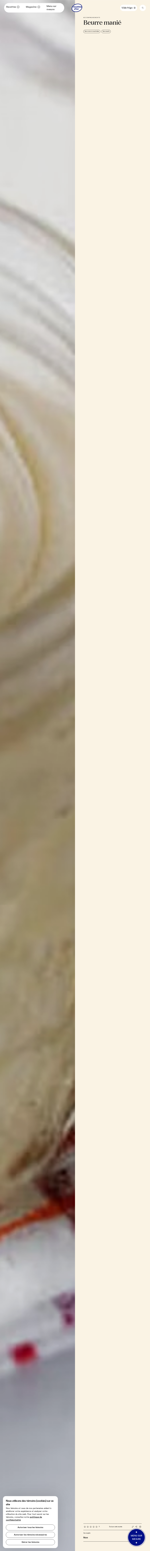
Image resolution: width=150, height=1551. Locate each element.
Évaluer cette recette (115, 1526)
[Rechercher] (143, 8)
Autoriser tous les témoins (30, 1527)
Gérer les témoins (30, 1542)
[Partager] (136, 1527)
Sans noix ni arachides (92, 31)
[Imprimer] (140, 1527)
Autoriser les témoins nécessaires (30, 1535)
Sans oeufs (106, 31)
